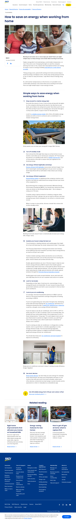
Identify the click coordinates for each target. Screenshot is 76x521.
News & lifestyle (57, 4)
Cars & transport (23, 4)
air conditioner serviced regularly (51, 336)
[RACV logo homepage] (7, 2)
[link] (9, 459)
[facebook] (59, 505)
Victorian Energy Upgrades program (49, 272)
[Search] (63, 5)
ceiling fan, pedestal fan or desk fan (53, 305)
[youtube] (70, 505)
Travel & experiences (38, 4)
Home (30, 4)
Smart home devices (32, 375)
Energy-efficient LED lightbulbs (35, 167)
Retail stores (46, 2)
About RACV (39, 2)
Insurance (15, 4)
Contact (69, 2)
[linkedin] (66, 505)
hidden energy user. (54, 157)
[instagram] (63, 505)
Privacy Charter (28, 518)
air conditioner (50, 303)
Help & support (62, 2)
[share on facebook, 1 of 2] (7, 63)
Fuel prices (54, 2)
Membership (48, 4)
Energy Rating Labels (32, 178)
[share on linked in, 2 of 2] (10, 63)
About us (64, 465)
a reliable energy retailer (38, 114)
